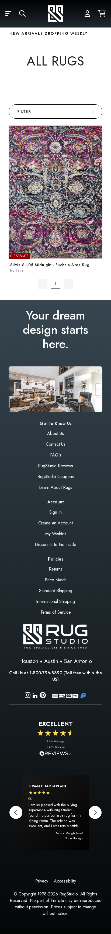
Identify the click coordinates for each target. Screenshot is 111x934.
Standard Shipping (55, 591)
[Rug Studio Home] (55, 13)
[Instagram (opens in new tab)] (27, 696)
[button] (8, 13)
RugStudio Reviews (55, 466)
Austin (51, 661)
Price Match (56, 580)
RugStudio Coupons (55, 476)
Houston (28, 661)
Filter (24, 111)
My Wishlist (55, 534)
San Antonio (78, 661)
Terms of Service (55, 612)
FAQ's (55, 455)
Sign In (55, 512)
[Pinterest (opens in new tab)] (43, 696)
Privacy (41, 881)
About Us (55, 433)
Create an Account (55, 523)
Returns (56, 569)
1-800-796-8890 (45, 673)
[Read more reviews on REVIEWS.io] (55, 754)
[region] (55, 812)
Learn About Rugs (55, 487)
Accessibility (65, 881)
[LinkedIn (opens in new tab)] (35, 695)
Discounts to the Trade (55, 544)
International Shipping (55, 601)
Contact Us (55, 444)
